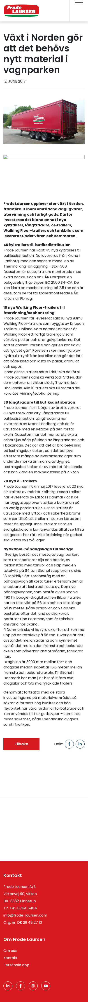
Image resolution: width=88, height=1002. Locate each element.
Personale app (16, 965)
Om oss (10, 950)
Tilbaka (21, 744)
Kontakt (10, 957)
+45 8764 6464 (23, 908)
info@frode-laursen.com (25, 915)
